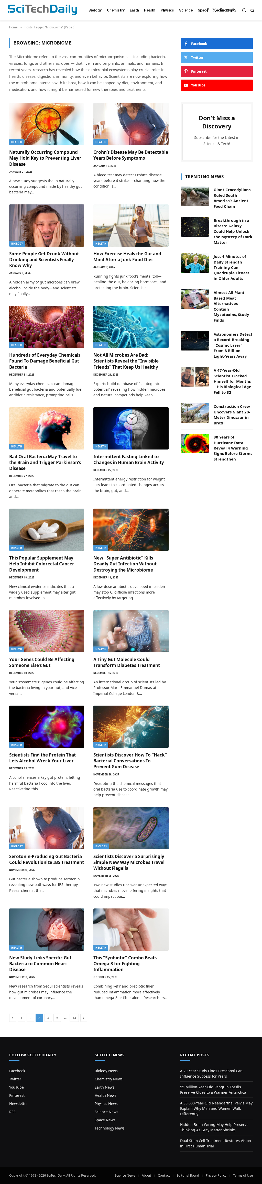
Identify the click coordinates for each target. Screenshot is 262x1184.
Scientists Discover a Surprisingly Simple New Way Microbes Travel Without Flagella (129, 862)
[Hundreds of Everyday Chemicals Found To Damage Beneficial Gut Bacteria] (46, 327)
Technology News (110, 1128)
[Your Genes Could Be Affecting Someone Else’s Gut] (46, 631)
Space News (105, 1119)
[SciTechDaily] (42, 10)
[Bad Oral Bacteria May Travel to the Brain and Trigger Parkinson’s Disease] (46, 428)
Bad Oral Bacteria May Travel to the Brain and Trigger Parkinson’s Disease (45, 462)
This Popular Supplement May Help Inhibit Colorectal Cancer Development (41, 564)
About (146, 1175)
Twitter (15, 1079)
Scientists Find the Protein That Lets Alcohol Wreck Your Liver (42, 758)
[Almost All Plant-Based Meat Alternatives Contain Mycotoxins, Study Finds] (195, 299)
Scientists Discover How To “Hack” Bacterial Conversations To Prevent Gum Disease (130, 761)
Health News (105, 1095)
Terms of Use (243, 1175)
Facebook (17, 1070)
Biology (95, 10)
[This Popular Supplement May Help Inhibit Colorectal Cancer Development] (46, 530)
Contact (164, 1175)
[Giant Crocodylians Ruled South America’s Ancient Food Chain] (195, 196)
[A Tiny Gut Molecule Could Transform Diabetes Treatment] (130, 631)
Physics (167, 10)
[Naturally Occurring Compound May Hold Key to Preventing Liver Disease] (46, 124)
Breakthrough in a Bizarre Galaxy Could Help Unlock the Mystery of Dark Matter (233, 231)
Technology (224, 10)
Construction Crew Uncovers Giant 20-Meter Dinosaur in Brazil (232, 414)
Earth (134, 10)
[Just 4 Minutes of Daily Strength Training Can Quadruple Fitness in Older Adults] (195, 263)
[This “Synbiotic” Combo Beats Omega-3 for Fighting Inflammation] (130, 929)
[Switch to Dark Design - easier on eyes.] (244, 10)
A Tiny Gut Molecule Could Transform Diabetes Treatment (126, 662)
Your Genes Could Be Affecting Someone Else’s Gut (41, 662)
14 (74, 1017)
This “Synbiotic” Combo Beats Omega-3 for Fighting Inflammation (125, 963)
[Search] (251, 10)
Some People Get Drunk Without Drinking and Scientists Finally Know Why (44, 259)
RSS (12, 1111)
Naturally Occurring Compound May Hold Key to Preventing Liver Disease (45, 158)
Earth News (104, 1087)
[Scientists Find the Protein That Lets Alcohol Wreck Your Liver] (46, 727)
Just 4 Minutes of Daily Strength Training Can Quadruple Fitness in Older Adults (231, 267)
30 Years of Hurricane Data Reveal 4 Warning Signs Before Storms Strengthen (233, 448)
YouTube (16, 1087)
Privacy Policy (216, 1175)
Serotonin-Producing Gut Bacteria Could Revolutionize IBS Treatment (46, 859)
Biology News (106, 1070)
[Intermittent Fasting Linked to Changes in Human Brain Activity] (130, 428)
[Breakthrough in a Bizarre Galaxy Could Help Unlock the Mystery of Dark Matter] (195, 227)
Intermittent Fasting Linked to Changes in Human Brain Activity (128, 459)
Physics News (106, 1103)
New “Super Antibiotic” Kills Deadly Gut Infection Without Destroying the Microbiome (125, 564)
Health (149, 10)
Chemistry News (109, 1079)
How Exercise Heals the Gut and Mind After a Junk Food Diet (127, 256)
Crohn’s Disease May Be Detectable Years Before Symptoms (130, 155)
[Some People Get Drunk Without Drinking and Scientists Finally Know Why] (46, 225)
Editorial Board (188, 1175)
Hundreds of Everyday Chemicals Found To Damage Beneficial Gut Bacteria (44, 361)
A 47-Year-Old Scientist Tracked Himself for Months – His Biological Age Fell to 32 (232, 381)
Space (203, 10)
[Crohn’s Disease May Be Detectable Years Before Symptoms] (130, 124)
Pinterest (17, 1095)
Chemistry (116, 10)
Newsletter (18, 1103)
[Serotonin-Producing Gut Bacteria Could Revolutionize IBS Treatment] (46, 828)
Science (186, 10)
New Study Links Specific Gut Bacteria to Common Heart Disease (40, 963)
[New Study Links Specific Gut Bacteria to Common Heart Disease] (46, 929)
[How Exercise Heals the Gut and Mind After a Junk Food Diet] (130, 225)
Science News (106, 1111)
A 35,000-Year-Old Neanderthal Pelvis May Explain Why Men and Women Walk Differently (216, 1108)
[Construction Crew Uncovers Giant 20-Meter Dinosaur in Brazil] (195, 413)
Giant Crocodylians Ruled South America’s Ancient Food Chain (232, 198)
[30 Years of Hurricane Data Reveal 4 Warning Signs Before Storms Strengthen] (195, 443)
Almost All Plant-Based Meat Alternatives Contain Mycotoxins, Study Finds (231, 306)
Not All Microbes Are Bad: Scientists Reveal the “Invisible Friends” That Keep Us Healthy (126, 361)
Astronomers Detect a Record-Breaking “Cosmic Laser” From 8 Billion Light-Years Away (233, 345)
